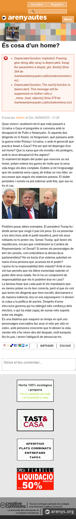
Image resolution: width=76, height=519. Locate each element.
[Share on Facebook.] (15, 345)
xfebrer (20, 117)
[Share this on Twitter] (26, 345)
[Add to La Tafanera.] (4, 345)
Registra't (57, 4)
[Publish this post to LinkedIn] (22, 345)
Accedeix (37, 4)
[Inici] (24, 15)
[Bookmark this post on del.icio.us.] (11, 345)
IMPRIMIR (47, 345)
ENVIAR (65, 345)
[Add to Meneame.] (8, 345)
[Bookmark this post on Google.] (19, 345)
